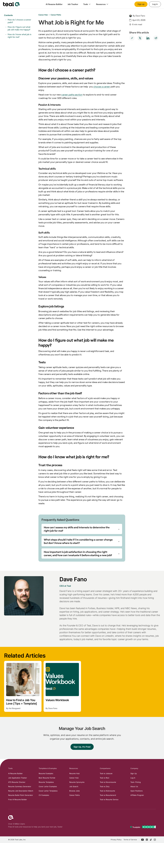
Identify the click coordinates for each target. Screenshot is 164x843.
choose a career (101, 86)
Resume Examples (46, 773)
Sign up (140, 4)
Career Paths (56, 15)
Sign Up (133, 773)
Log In (132, 778)
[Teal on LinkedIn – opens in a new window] (147, 840)
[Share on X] (140, 38)
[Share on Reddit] (155, 38)
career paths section (72, 94)
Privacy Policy (116, 840)
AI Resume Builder (15, 773)
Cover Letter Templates (48, 791)
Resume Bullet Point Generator (20, 795)
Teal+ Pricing (135, 782)
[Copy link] (132, 38)
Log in (155, 4)
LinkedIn (109, 635)
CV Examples (44, 795)
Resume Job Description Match (20, 791)
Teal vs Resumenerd (108, 795)
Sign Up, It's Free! (82, 747)
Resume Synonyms (76, 782)
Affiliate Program (137, 795)
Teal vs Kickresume (107, 791)
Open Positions (136, 791)
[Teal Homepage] (11, 817)
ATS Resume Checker (16, 782)
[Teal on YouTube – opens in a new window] (142, 840)
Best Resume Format (47, 778)
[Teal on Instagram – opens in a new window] (155, 840)
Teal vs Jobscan (106, 773)
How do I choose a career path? (19, 21)
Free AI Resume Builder (17, 799)
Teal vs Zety (104, 786)
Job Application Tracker (17, 778)
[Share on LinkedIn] (148, 38)
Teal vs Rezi (104, 778)
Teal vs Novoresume (108, 782)
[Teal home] (11, 4)
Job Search (73, 786)
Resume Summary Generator (19, 786)
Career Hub (43, 15)
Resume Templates (46, 782)
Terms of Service (130, 840)
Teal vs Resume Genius (109, 799)
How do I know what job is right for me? (19, 35)
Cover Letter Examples (48, 786)
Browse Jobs (74, 791)
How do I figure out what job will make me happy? (19, 28)
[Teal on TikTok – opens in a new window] (151, 840)
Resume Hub (74, 773)
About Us (134, 786)
